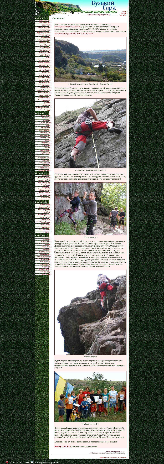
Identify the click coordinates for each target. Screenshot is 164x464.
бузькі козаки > (46, 175)
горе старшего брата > (44, 242)
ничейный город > (45, 271)
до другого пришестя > (44, 221)
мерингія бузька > (46, 127)
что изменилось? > (45, 94)
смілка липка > (47, 143)
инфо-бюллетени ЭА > (44, 92)
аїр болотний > (46, 117)
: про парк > (123, 15)
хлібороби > (47, 179)
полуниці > (48, 140)
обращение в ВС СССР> (44, 90)
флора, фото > (47, 160)
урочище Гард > (46, 25)
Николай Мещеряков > (44, 214)
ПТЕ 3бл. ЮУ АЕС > (45, 50)
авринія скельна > (46, 115)
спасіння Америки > (45, 254)
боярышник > (47, 120)
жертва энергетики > (45, 80)
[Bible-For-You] (32, 462)
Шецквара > (47, 216)
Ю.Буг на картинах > (45, 47)
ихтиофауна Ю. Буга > (44, 167)
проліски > (48, 133)
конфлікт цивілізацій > (44, 252)
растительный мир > (45, 22)
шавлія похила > (46, 152)
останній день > (46, 266)
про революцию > (45, 264)
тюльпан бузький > (45, 150)
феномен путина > (46, 241)
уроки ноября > (46, 267)
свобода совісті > (46, 247)
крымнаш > (48, 244)
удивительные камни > (44, 59)
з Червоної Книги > (45, 158)
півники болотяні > (45, 137)
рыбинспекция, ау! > (45, 75)
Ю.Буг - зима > (47, 44)
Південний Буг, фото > (44, 34)
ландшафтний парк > (45, 20)
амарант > (48, 118)
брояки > (48, 57)
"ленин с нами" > (46, 246)
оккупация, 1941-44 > (45, 184)
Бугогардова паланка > (44, 177)
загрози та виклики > (45, 84)
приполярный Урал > (45, 207)
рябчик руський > (46, 142)
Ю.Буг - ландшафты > (45, 40)
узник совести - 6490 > (44, 182)
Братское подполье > (45, 192)
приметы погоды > (45, 64)
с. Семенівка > (47, 102)
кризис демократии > (45, 251)
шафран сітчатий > (45, 153)
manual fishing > (46, 227)
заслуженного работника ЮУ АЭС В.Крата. (73, 33)
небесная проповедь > (44, 62)
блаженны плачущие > (44, 180)
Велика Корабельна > (44, 27)
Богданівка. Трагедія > (44, 189)
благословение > (46, 222)
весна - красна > (46, 24)
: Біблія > (124, 13)
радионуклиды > (46, 89)
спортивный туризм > (45, 211)
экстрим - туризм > (45, 206)
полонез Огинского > (45, 269)
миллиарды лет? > (45, 69)
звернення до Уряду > (45, 52)
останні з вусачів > (45, 168)
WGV (15, 462)
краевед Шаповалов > (44, 97)
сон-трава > (48, 147)
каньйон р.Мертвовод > (44, 32)
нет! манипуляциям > (45, 54)
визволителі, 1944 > (45, 195)
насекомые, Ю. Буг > (45, 162)
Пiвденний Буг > (46, 85)
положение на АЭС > (45, 82)
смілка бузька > (46, 145)
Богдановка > (47, 185)
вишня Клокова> (46, 122)
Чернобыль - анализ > (44, 77)
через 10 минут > (46, 219)
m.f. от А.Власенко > (45, 229)
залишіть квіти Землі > (44, 157)
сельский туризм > (45, 204)
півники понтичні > (45, 135)
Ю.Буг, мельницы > (45, 45)
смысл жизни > (47, 237)
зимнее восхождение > (44, 209)
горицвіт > (48, 125)
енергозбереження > (45, 104)
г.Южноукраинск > (46, 100)
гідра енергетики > (45, 55)
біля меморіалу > (46, 197)
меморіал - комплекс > (44, 199)
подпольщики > (46, 187)
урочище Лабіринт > (45, 29)
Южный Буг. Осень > (45, 42)
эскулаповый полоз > (45, 170)
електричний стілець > (44, 257)
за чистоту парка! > (45, 74)
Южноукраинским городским (67, 26)
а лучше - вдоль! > (45, 87)
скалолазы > (47, 212)
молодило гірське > (45, 128)
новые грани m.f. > (45, 231)
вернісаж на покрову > (44, 39)
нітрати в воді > (46, 72)
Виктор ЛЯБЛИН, (62, 446)
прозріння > (48, 79)
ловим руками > (46, 226)
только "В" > (47, 272)
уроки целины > (46, 274)
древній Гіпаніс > (46, 37)
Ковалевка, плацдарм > (44, 194)
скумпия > (48, 148)
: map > (124, 12)
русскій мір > (47, 239)
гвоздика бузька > (46, 123)
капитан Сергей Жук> (45, 95)
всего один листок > (45, 67)
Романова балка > (46, 30)
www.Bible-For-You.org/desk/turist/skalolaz (113, 457)
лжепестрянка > (46, 163)
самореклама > (46, 105)
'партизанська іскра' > (45, 190)
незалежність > (47, 249)
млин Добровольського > (43, 107)
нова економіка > (46, 259)
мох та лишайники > (45, 130)
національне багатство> (44, 256)
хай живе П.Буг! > (46, 49)
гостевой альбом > (45, 224)
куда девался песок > (45, 70)
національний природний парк (102, 15)
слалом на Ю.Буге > (45, 217)
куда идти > (47, 262)
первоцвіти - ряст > (45, 132)
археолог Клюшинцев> (44, 99)
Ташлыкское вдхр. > (45, 60)
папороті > (48, 138)
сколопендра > (47, 165)
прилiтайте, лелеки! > (45, 65)
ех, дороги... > (47, 232)
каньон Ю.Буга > (46, 35)
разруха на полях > (45, 261)
